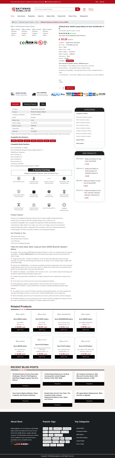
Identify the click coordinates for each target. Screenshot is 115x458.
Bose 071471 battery (63, 346)
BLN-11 (45, 432)
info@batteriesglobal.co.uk (54, 1)
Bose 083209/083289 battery (64, 319)
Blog (97, 1)
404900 (53, 140)
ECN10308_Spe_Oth (72, 45)
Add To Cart (70, 88)
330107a (27, 140)
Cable (67, 441)
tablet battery (80, 143)
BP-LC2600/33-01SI (54, 432)
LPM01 (51, 435)
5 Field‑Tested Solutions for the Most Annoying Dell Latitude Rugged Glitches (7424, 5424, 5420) (56, 376)
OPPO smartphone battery (83, 122)
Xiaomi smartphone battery (83, 128)
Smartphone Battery (81, 431)
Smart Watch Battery (82, 437)
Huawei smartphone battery (83, 136)
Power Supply (80, 444)
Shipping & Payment (30, 104)
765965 (62, 441)
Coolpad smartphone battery (83, 130)
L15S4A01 (46, 445)
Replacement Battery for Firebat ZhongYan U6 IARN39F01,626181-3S (91, 171)
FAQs (42, 104)
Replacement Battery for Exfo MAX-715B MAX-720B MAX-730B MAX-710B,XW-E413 (92, 193)
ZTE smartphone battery (82, 125)
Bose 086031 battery (20, 319)
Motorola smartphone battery (84, 133)
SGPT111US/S (47, 441)
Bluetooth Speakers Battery (26, 22)
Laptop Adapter (80, 441)
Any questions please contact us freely (69, 30)
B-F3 (50, 428)
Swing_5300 (65, 432)
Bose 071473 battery (42, 344)
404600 (14, 140)
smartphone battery (82, 113)
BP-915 (45, 435)
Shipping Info (84, 16)
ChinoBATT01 (57, 428)
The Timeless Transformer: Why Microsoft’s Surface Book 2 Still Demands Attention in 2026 (87, 376)
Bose (37, 22)
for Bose (33, 117)
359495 (34, 140)
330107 (46, 140)
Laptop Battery (80, 428)
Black (61, 82)
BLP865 (45, 428)
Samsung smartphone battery (84, 117)
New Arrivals (21, 16)
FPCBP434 (60, 445)
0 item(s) (91, 10)
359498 (40, 140)
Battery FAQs (51, 16)
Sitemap (102, 1)
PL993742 (68, 438)
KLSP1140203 (67, 428)
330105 (20, 140)
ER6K (62, 438)
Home (12, 16)
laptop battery (80, 140)
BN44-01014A (47, 438)
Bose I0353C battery (42, 319)
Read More (25, 386)
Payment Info (61, 16)
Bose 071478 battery (85, 346)
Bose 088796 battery (20, 346)
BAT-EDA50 (56, 438)
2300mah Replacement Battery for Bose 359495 (54, 22)
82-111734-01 (58, 435)
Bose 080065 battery (85, 319)
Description (15, 104)
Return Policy (73, 16)
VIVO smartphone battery (83, 120)
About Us (41, 16)
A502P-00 (55, 441)
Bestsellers (31, 16)
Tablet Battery (80, 434)
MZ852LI (53, 445)
